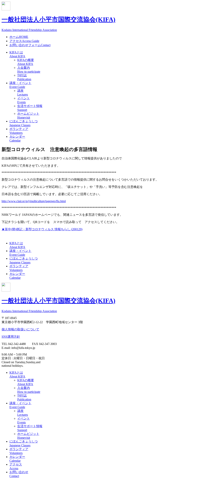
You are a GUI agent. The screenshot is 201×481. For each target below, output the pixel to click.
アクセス (24, 41)
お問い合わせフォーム (29, 45)
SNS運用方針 (11, 336)
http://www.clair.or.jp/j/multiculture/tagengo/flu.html (34, 201)
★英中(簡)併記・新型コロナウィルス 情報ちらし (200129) (42, 229)
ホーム (18, 36)
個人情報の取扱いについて (20, 329)
